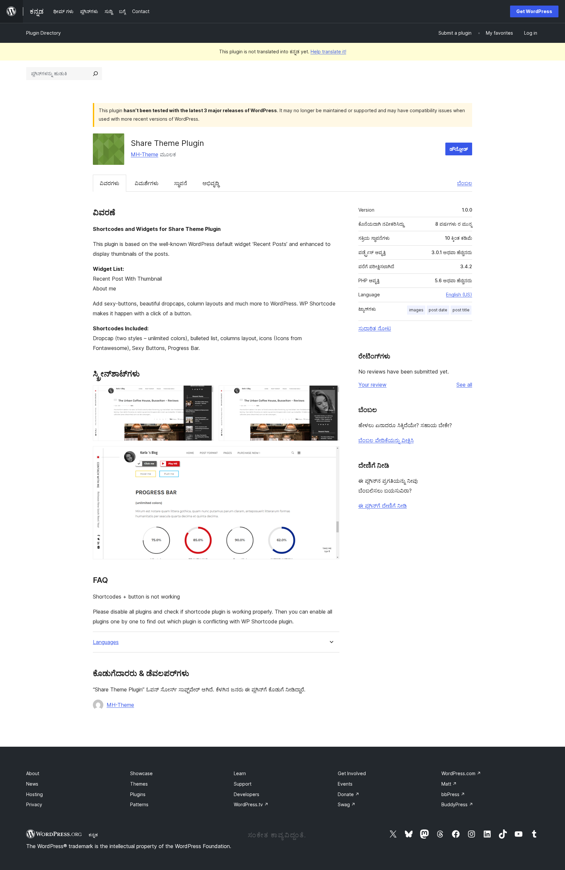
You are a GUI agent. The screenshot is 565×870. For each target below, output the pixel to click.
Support (242, 784)
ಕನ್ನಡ (93, 834)
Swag (346, 804)
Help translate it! (328, 51)
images (416, 309)
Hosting (34, 794)
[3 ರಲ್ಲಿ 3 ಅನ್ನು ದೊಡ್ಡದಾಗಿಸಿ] (330, 455)
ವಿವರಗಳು (109, 183)
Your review (372, 384)
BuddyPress (457, 804)
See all (464, 384)
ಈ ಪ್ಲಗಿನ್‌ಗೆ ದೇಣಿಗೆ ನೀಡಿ (382, 505)
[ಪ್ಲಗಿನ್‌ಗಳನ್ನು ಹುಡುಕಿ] (95, 73)
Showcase (141, 773)
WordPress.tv (251, 804)
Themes (139, 784)
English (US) (459, 294)
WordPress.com (461, 773)
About (32, 773)
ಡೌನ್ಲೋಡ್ (459, 149)
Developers (246, 794)
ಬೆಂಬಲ (464, 183)
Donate (348, 794)
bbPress (453, 794)
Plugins (138, 794)
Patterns (139, 804)
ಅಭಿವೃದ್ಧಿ (210, 183)
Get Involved (352, 773)
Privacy (34, 804)
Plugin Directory (43, 33)
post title (461, 309)
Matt (449, 784)
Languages (106, 642)
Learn (240, 773)
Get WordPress (534, 11)
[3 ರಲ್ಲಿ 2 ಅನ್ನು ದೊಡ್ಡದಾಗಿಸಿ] (330, 394)
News (32, 784)
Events (345, 784)
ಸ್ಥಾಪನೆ (180, 183)
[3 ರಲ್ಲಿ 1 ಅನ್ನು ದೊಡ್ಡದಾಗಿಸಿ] (204, 394)
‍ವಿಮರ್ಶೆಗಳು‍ (147, 183)
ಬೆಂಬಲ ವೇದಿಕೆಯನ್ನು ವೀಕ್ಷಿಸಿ (386, 440)
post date (438, 309)
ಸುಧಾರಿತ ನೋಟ (374, 328)
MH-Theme (144, 154)
